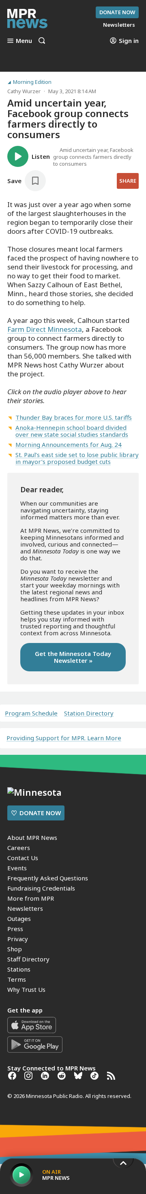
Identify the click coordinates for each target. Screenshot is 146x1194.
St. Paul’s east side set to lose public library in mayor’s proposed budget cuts (77, 458)
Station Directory (89, 713)
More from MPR (30, 898)
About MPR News (32, 837)
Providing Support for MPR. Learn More (63, 738)
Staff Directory (28, 959)
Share (127, 180)
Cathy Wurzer (24, 91)
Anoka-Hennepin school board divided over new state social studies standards (71, 430)
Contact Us (22, 858)
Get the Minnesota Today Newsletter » (73, 656)
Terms (16, 979)
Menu (24, 40)
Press (15, 929)
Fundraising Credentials (41, 888)
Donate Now (117, 12)
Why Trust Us (26, 989)
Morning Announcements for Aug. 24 (68, 444)
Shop (14, 949)
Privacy (17, 939)
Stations (18, 969)
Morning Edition (32, 82)
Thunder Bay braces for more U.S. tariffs (73, 417)
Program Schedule (31, 713)
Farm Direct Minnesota (44, 329)
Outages (19, 918)
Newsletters (25, 908)
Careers (18, 848)
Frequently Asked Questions (47, 878)
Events (17, 868)
